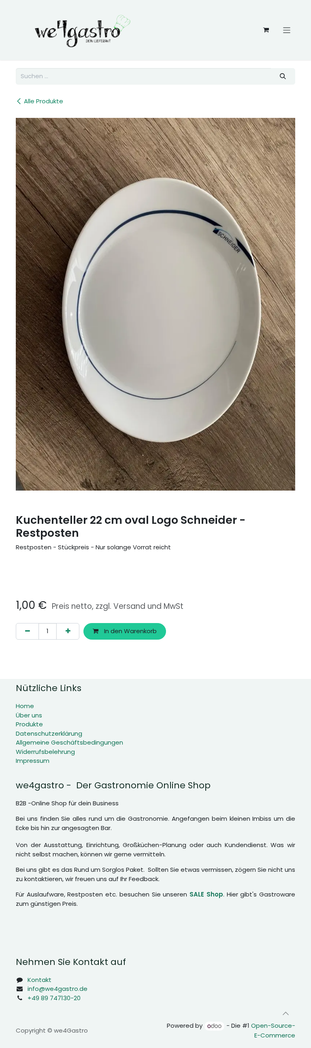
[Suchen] (283, 76)
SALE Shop (206, 894)
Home (25, 706)
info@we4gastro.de (57, 988)
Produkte (29, 724)
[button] (285, 1013)
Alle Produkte (43, 101)
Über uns (29, 715)
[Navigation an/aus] (287, 29)
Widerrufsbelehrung (45, 751)
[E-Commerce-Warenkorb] (266, 30)
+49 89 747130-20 (54, 998)
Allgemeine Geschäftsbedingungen (69, 742)
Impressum (32, 760)
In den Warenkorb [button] (129, 631)
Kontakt (39, 979)
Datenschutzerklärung (49, 733)
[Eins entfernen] (27, 631)
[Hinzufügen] (67, 631)
